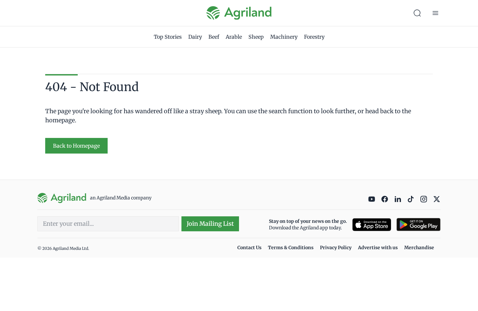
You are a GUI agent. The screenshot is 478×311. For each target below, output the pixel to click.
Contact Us (249, 247)
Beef (213, 37)
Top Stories (168, 37)
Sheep (256, 37)
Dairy (195, 37)
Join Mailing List (210, 223)
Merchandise (419, 247)
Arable (234, 37)
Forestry (314, 37)
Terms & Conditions (290, 247)
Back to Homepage (76, 145)
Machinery (284, 37)
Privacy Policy (336, 247)
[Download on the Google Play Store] (418, 224)
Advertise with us (378, 247)
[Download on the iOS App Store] (371, 224)
